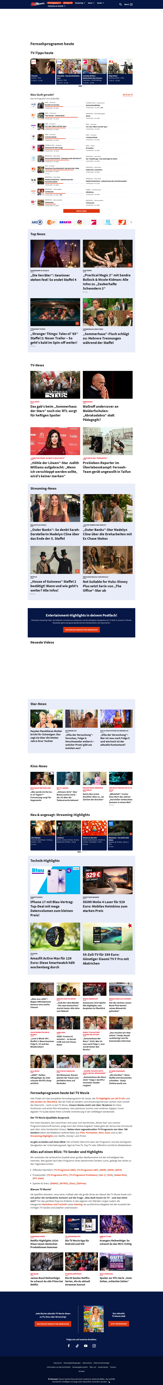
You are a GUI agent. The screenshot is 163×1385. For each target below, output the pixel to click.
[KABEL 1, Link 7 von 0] (122, 222)
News (90, 3)
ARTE (118, 1169)
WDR (102, 1169)
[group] (81, 72)
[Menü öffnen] (131, 4)
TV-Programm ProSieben (83, 1175)
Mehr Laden (81, 211)
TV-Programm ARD (65, 1169)
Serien (99, 3)
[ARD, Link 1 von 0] (37, 222)
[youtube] (85, 1346)
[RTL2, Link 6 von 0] (108, 222)
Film (82, 1132)
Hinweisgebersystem (80, 1367)
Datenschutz (87, 1363)
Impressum (57, 1363)
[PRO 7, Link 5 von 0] (93, 222)
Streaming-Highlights (42, 1135)
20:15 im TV (68, 3)
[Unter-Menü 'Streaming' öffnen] (84, 3)
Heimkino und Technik (54, 1204)
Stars (107, 1132)
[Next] (131, 222)
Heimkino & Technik (55, 6)
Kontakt (81, 1371)
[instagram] (94, 1346)
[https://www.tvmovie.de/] (37, 4)
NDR (110, 1169)
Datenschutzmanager (102, 1363)
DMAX (54, 1183)
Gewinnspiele (103, 1367)
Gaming (78, 1204)
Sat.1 (102, 1175)
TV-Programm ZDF (88, 1169)
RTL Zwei (38, 1178)
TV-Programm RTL (57, 1175)
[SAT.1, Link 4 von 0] (79, 222)
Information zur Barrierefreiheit (59, 1367)
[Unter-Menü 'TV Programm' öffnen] (60, 3)
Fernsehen (92, 1132)
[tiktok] (77, 1346)
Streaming (79, 3)
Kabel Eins (120, 1175)
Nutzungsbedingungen (72, 1363)
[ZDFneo (80, 1183)
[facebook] (69, 1346)
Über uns (92, 1367)
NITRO (63, 1183)
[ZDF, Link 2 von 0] (51, 222)
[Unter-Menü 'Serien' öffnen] (103, 3)
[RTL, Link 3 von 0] (65, 222)
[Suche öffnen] (120, 4)
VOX (110, 1175)
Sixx (72, 1183)
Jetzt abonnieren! (119, 1324)
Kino (101, 1132)
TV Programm (53, 3)
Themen (113, 1367)
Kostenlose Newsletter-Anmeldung (81, 630)
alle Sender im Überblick (43, 1101)
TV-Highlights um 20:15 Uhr (110, 1098)
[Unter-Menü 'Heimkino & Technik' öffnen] (65, 6)
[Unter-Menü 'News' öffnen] (93, 3)
